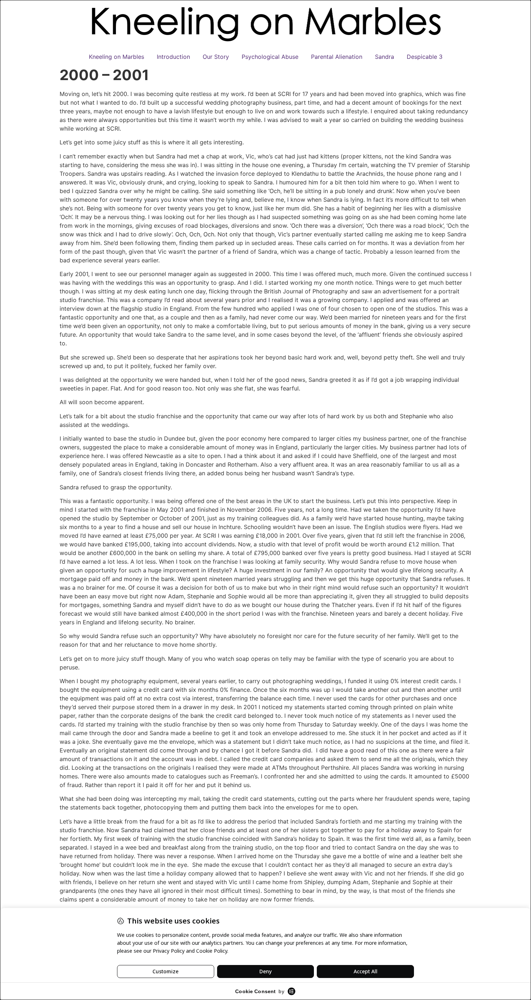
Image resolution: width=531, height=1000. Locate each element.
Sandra (384, 56)
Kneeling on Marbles (116, 56)
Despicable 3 (424, 56)
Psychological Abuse (270, 56)
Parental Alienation (336, 56)
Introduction (173, 56)
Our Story (216, 56)
